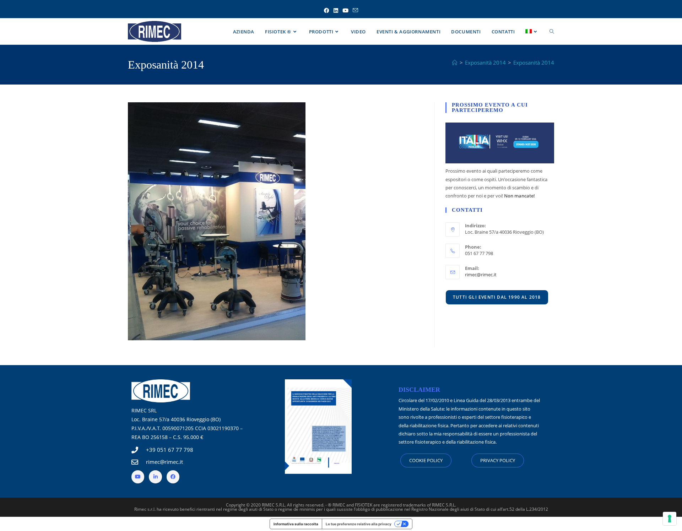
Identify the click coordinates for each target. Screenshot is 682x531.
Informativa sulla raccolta (296, 524)
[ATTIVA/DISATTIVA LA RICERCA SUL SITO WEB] (551, 31)
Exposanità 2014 (533, 62)
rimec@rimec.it (481, 274)
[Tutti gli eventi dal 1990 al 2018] (496, 297)
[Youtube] (137, 476)
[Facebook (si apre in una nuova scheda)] (326, 10)
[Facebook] (173, 476)
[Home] (455, 62)
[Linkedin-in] (155, 476)
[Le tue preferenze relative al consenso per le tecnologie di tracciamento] (669, 518)
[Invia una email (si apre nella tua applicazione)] (355, 10)
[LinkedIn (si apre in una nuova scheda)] (335, 10)
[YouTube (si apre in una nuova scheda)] (345, 10)
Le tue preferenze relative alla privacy (358, 524)
